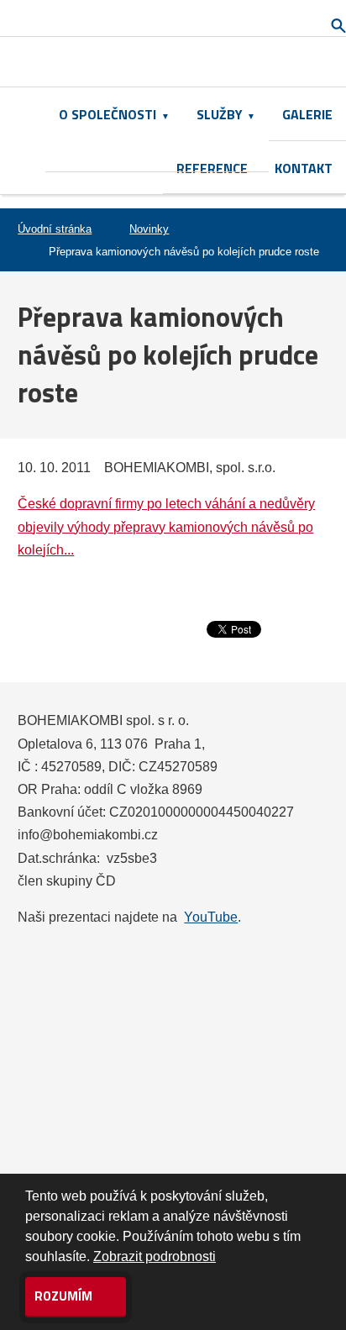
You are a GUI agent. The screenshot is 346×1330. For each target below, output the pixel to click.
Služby (220, 114)
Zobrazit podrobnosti (154, 1256)
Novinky (149, 229)
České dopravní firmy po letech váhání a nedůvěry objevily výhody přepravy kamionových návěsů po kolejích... (166, 526)
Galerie (307, 114)
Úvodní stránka (55, 229)
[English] (188, 61)
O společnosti (107, 114)
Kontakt (304, 168)
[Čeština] (157, 61)
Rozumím (64, 1296)
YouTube (211, 917)
